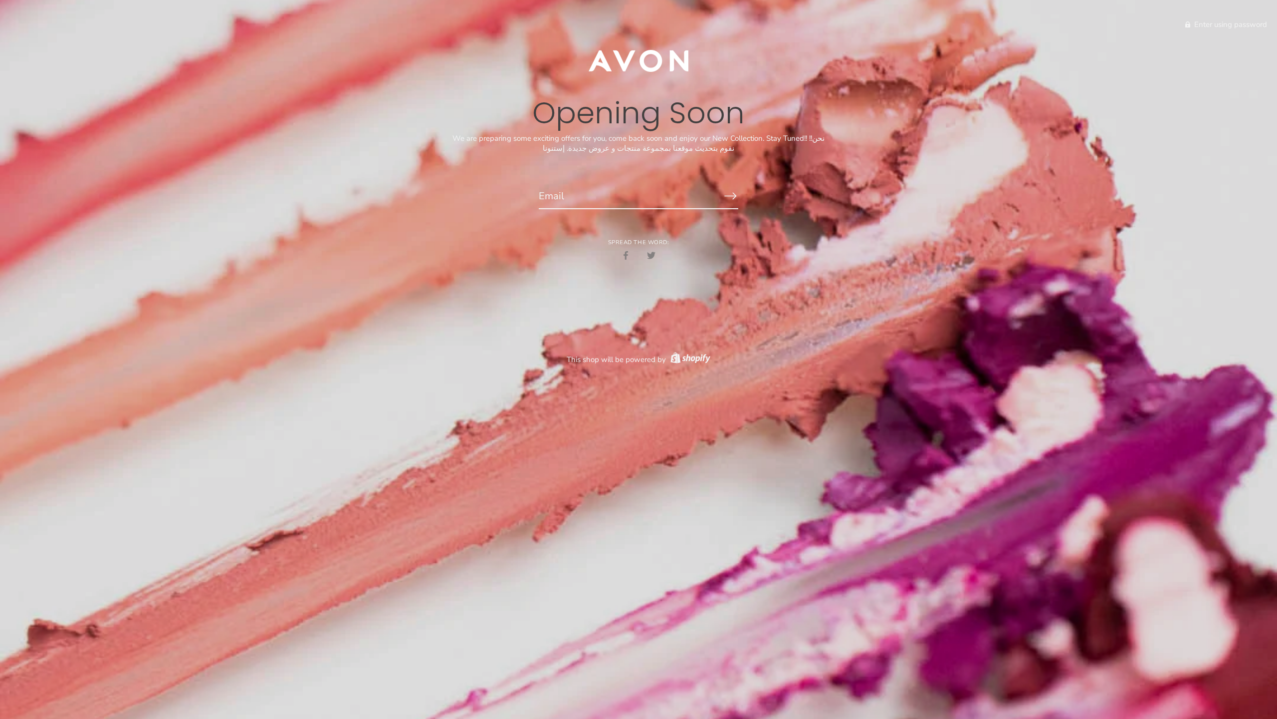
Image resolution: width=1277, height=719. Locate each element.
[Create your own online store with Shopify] (689, 359)
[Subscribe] (730, 196)
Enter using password (1229, 24)
